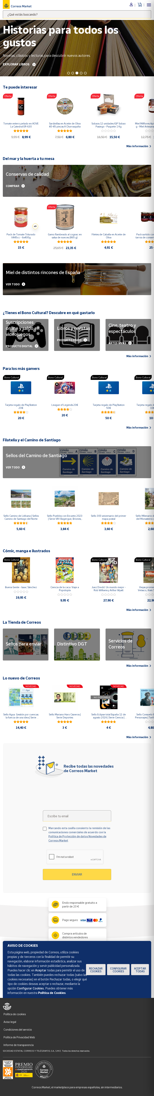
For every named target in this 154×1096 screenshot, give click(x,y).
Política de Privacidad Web (19, 1037)
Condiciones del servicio (18, 1029)
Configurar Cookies (118, 970)
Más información (137, 146)
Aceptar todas (140, 970)
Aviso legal (10, 1021)
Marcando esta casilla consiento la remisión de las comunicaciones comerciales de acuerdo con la (79, 834)
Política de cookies (15, 1014)
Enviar (77, 874)
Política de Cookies (52, 993)
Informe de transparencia (19, 1045)
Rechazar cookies (96, 970)
